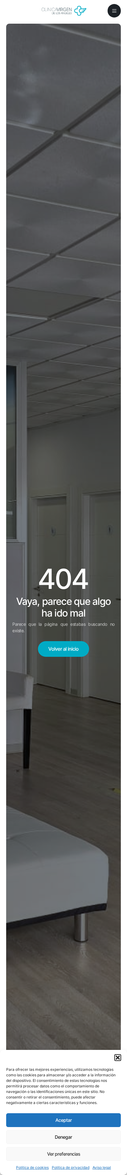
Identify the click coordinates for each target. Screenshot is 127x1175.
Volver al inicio (63, 649)
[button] (118, 1058)
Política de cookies (32, 1167)
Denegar (63, 1137)
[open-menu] (114, 11)
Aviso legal (101, 1167)
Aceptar (63, 1120)
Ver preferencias (63, 1154)
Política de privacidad (70, 1167)
